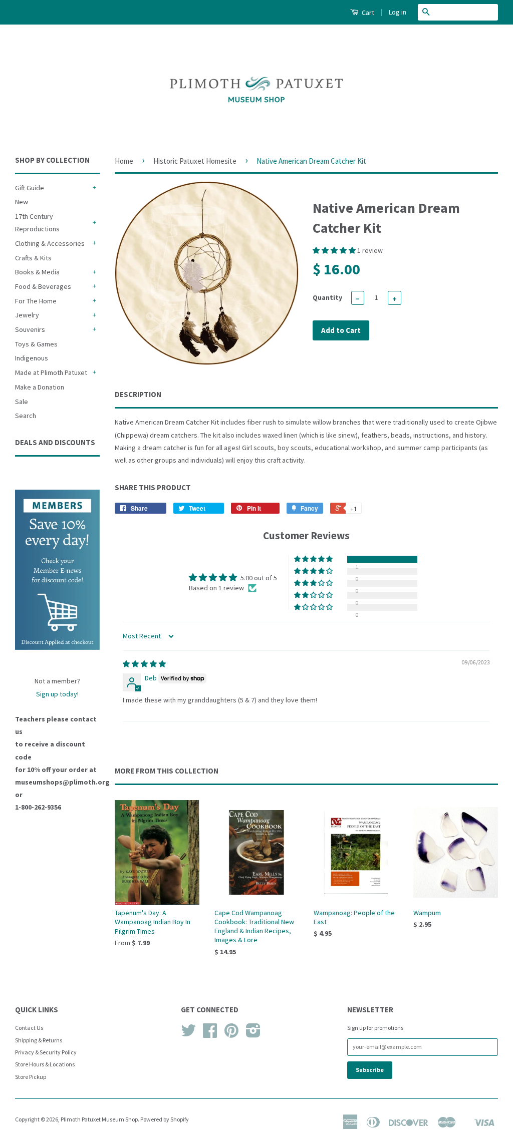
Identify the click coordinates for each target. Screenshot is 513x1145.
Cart (367, 12)
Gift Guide (29, 187)
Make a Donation (39, 387)
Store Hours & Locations (45, 1064)
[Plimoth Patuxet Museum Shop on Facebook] (209, 1034)
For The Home (36, 300)
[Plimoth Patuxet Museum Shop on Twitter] (188, 1034)
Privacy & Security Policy (46, 1052)
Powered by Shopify (164, 1119)
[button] (335, 250)
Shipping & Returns (38, 1040)
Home (124, 161)
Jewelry (27, 314)
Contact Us (29, 1027)
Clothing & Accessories (50, 243)
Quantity (327, 297)
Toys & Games (36, 343)
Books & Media (37, 271)
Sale (21, 401)
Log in (397, 12)
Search (25, 415)
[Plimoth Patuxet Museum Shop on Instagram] (253, 1034)
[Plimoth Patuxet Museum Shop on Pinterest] (231, 1034)
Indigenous (31, 357)
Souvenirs (30, 329)
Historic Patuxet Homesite (194, 161)
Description (138, 394)
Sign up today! (57, 693)
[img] (144, 663)
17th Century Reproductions (37, 222)
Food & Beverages (43, 286)
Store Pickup (30, 1076)
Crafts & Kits (33, 257)
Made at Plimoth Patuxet (51, 372)
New (21, 201)
